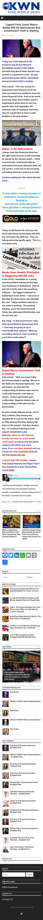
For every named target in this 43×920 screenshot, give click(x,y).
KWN (25, 527)
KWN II (5, 527)
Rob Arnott (14, 692)
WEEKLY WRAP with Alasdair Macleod (25, 701)
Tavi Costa (14, 729)
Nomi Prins (14, 710)
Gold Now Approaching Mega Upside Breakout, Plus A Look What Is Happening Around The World (31, 534)
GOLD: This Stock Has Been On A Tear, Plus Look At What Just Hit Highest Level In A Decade (25, 609)
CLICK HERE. (8, 470)
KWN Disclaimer (10, 887)
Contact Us (7, 899)
